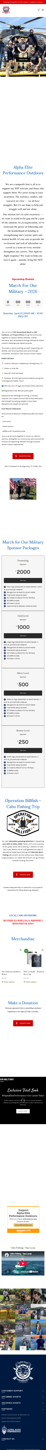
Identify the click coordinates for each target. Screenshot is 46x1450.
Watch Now (23, 1111)
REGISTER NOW (25, 456)
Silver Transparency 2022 (11, 1418)
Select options (9, 982)
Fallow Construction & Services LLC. (16, 1415)
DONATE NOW (23, 60)
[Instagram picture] (7, 1296)
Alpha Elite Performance (11, 1421)
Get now (23, 580)
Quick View (20, 950)
